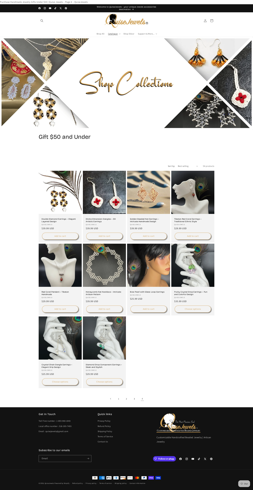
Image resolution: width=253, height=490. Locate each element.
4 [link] (142, 398)
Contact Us (103, 441)
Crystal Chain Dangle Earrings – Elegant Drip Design (57, 366)
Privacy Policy (104, 421)
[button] (42, 20)
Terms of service (105, 483)
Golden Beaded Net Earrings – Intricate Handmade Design (144, 220)
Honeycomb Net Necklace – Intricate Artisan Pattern (103, 293)
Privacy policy (91, 483)
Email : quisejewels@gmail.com (53, 431)
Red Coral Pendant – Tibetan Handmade (55, 293)
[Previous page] (110, 399)
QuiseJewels (49, 483)
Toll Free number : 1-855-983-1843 (55, 421)
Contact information (137, 483)
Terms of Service (105, 436)
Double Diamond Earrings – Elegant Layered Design (59, 220)
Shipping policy (121, 483)
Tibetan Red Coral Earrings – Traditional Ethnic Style (188, 220)
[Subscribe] (88, 458)
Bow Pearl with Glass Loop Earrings (147, 292)
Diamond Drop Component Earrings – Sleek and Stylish (104, 366)
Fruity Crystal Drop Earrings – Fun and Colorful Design (190, 293)
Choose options (193, 308)
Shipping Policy (105, 431)
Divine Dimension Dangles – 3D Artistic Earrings (101, 220)
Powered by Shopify (62, 483)
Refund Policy (104, 426)
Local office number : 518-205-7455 (55, 426)
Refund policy (77, 483)
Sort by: (171, 166)
